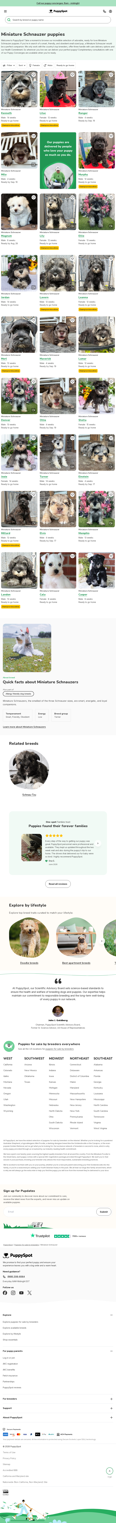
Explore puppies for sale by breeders (20, 1322)
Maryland (74, 1087)
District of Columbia (79, 1076)
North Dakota (55, 1111)
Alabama (98, 1064)
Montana (7, 1082)
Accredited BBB (10, 1470)
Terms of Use (9, 1452)
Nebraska (53, 1105)
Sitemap (6, 1464)
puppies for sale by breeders (60, 1048)
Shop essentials (10, 1339)
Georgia (97, 1082)
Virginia (97, 1122)
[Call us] (104, 11)
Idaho (6, 1076)
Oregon (7, 1093)
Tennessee (99, 1116)
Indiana (52, 1070)
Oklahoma (29, 1076)
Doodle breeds (29, 963)
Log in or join (9, 1358)
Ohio (51, 1116)
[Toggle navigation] (5, 11)
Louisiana (98, 1093)
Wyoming (8, 1111)
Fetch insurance (10, 1375)
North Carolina (101, 1105)
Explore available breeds (14, 1328)
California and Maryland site (16, 1476)
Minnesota (54, 1093)
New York (75, 1111)
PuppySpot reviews (12, 1387)
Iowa (51, 1076)
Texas (27, 1082)
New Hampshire (78, 1099)
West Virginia (100, 1128)
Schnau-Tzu (29, 794)
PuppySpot (8, 1245)
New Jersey (75, 1105)
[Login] (110, 11)
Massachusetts (77, 1093)
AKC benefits (9, 1369)
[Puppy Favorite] (34, 75)
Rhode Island (76, 1122)
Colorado (7, 1070)
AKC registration (10, 1364)
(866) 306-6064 (16, 1276)
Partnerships (8, 1381)
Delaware (75, 1070)
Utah (5, 1099)
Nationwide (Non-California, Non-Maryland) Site (25, 1482)
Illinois (52, 1064)
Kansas (52, 1082)
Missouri (53, 1099)
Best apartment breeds (76, 963)
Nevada (7, 1087)
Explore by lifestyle (12, 1334)
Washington (9, 1105)
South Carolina (101, 1111)
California (7, 1064)
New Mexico (30, 1070)
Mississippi (99, 1099)
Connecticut (75, 1064)
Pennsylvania (76, 1116)
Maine (73, 1082)
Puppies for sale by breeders (26, 1245)
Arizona (28, 1064)
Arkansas (98, 1070)
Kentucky (98, 1087)
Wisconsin (54, 1128)
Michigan (53, 1087)
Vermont (74, 1128)
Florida (97, 1076)
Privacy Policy (9, 1458)
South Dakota (56, 1122)
